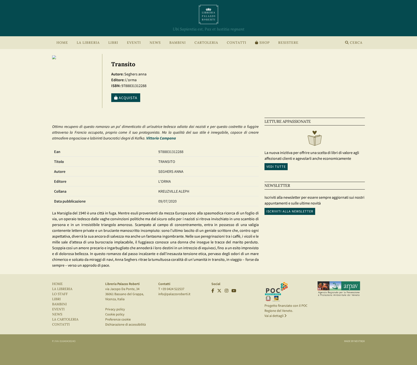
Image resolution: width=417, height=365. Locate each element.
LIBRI (56, 299)
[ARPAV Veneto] (339, 289)
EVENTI (58, 309)
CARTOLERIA (206, 43)
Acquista (127, 97)
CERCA (355, 43)
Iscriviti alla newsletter (289, 211)
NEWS (155, 43)
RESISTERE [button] (288, 43)
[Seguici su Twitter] (219, 291)
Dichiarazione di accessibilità (125, 324)
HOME (62, 43)
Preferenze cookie (118, 319)
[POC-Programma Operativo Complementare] (276, 291)
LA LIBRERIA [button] (88, 43)
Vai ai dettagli (274, 316)
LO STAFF (60, 294)
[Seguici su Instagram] (226, 291)
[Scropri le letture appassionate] (315, 139)
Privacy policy (115, 309)
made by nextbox (354, 341)
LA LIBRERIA (62, 289)
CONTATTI (236, 43)
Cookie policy (115, 314)
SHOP (264, 43)
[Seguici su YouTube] (233, 291)
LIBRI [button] (113, 43)
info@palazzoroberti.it (174, 294)
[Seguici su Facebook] (212, 291)
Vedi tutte (276, 166)
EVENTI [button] (134, 43)
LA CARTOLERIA (65, 319)
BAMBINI (177, 43)
